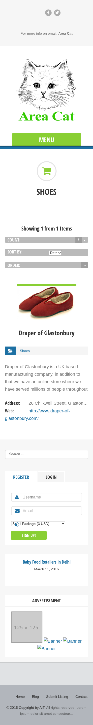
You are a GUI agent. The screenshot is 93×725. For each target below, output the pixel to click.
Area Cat (65, 33)
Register (21, 477)
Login (51, 477)
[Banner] (26, 641)
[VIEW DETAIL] (46, 287)
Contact (81, 697)
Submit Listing (57, 697)
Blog (35, 697)
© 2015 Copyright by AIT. (25, 708)
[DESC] (84, 265)
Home (20, 697)
